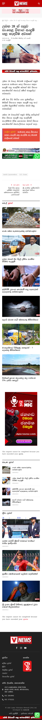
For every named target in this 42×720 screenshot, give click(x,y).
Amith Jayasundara (10, 174)
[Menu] (3, 3)
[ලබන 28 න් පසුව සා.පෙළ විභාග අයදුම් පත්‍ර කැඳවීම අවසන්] (21, 53)
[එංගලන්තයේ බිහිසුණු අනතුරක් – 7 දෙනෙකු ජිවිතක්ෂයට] (21, 334)
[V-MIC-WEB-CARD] (21, 419)
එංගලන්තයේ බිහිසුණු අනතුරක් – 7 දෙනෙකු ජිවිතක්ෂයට (17, 349)
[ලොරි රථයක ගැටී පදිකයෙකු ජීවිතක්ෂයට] (21, 306)
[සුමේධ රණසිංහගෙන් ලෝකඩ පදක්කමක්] (21, 560)
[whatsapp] (21, 156)
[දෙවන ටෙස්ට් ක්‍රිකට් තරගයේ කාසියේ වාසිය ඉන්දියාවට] (21, 527)
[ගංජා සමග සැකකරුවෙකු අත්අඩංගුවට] (21, 217)
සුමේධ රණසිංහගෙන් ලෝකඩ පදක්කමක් (20, 574)
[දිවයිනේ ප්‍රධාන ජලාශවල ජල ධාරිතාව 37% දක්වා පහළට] (21, 364)
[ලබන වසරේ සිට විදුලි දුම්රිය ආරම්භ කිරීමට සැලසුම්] (21, 245)
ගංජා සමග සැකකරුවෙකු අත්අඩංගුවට (19, 231)
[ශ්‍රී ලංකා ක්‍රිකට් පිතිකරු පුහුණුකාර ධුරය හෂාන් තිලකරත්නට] (21, 591)
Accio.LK (26, 710)
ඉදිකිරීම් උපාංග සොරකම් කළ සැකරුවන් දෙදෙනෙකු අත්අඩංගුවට (20, 290)
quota (21, 454)
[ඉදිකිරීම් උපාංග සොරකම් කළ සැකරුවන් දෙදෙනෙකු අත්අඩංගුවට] (21, 276)
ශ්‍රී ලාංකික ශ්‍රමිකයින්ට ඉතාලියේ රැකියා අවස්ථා (31, 190)
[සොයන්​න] (39, 3)
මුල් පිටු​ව (5, 20)
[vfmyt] (21, 11)
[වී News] (21, 3)
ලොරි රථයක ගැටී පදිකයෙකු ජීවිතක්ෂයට (20, 320)
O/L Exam (23, 174)
